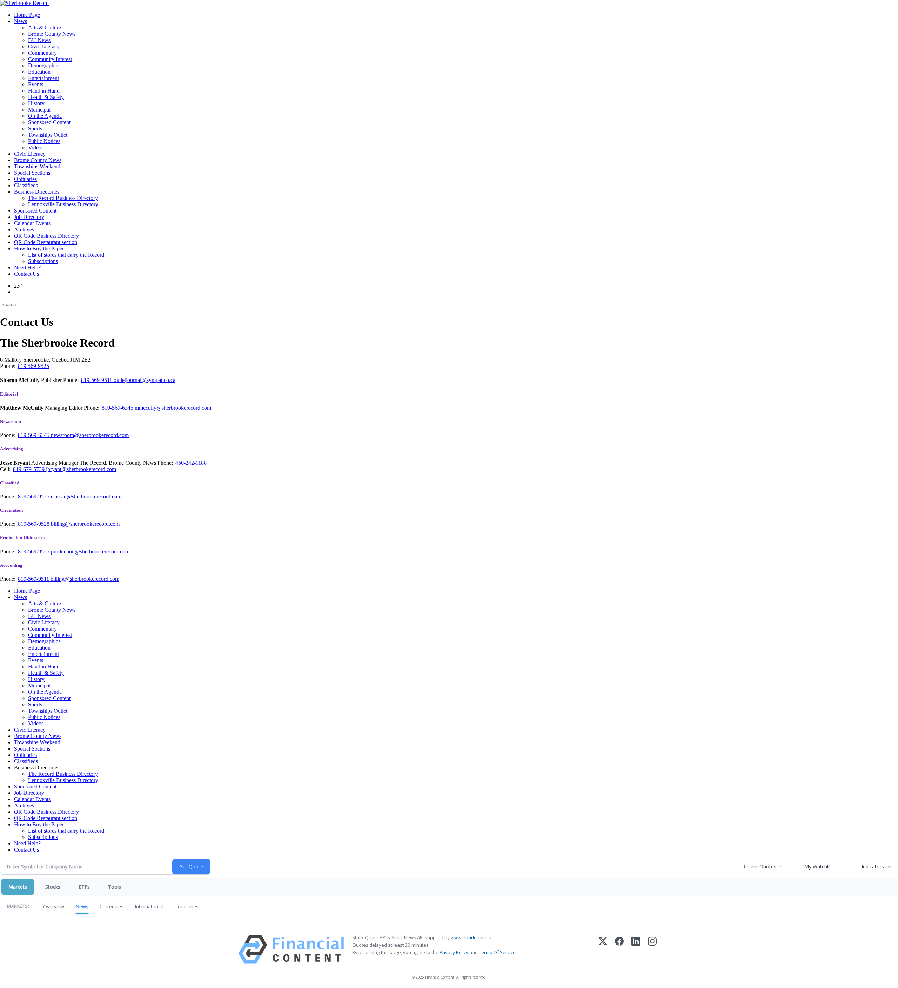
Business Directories (36, 192)
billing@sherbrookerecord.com (85, 524)
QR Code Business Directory (46, 236)
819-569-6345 (118, 408)
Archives (24, 230)
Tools (114, 886)
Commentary (42, 53)
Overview (53, 906)
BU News (39, 40)
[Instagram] (652, 949)
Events (35, 84)
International (149, 906)
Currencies (111, 906)
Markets (17, 886)
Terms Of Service (497, 952)
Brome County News (51, 34)
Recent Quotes (759, 866)
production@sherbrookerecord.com (90, 552)
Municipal (39, 110)
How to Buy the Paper (39, 248)
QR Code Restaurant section (45, 242)
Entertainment (43, 78)
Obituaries (25, 179)
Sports (35, 129)
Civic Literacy (44, 46)
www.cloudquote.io (471, 937)
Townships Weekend (37, 166)
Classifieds (26, 185)
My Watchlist (818, 866)
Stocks (52, 886)
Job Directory (29, 217)
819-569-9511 (97, 380)
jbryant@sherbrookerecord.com (81, 469)
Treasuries (187, 906)
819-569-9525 (34, 496)
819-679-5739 (29, 469)
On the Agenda (45, 116)
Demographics (44, 65)
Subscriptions (43, 261)
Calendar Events (32, 223)
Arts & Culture (44, 28)
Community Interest (50, 59)
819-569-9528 (34, 524)
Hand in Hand (44, 91)
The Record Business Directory (63, 198)
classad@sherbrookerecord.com (86, 496)
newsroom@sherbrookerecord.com (90, 435)
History (36, 103)
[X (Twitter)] (603, 949)
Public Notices (44, 141)
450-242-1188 (191, 463)
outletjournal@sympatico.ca (144, 380)
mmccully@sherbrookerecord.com (173, 408)
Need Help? (27, 267)
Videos (35, 147)
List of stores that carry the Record (66, 255)
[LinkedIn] (636, 949)
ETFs (84, 886)
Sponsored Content (49, 122)
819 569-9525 (33, 366)
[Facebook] (619, 949)
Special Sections (32, 173)
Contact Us (26, 274)
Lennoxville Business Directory (63, 204)
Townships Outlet (47, 135)
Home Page (27, 15)
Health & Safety (46, 97)
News (20, 21)
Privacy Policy (454, 952)
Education (39, 72)
